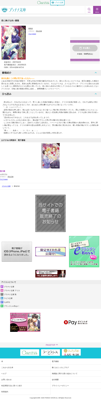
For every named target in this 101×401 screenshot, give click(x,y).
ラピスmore (32, 34)
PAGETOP (50, 345)
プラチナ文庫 (6, 186)
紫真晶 (30, 28)
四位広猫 (39, 31)
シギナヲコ (3, 174)
